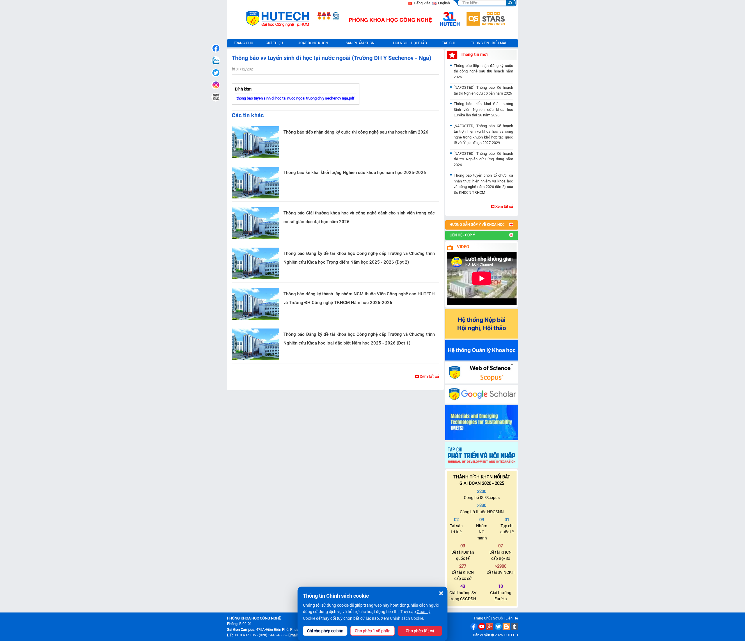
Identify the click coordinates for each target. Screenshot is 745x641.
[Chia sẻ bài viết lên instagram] (215, 85)
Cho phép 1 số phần (373, 630)
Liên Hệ (511, 618)
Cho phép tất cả (420, 630)
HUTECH (511, 635)
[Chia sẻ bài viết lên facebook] (215, 48)
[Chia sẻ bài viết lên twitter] (215, 72)
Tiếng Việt (421, 3)
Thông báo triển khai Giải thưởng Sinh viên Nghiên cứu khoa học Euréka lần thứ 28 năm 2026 (483, 109)
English (444, 3)
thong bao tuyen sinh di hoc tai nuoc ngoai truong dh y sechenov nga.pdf (295, 98)
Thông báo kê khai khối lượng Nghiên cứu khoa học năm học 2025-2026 (354, 172)
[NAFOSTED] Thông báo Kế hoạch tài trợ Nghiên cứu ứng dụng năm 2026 (483, 159)
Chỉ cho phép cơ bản (325, 630)
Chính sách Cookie (406, 618)
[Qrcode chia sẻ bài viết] (215, 97)
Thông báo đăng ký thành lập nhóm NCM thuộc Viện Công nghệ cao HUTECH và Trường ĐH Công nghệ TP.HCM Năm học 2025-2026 (359, 298)
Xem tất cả (429, 376)
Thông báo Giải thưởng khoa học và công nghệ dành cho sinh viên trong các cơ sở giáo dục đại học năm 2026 (359, 217)
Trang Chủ (481, 618)
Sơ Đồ (498, 618)
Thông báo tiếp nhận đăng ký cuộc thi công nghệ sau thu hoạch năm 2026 (355, 132)
